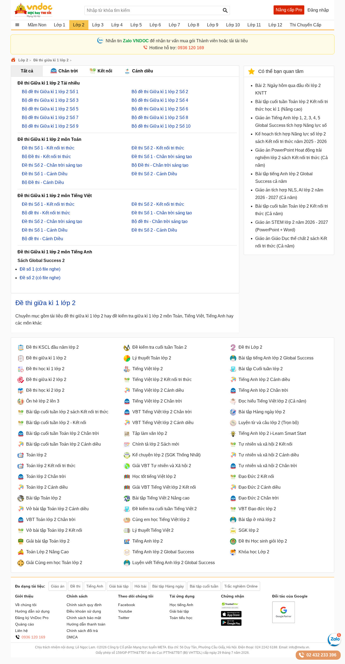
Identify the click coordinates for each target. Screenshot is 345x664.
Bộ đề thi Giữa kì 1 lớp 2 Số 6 (160, 109)
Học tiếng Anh (181, 605)
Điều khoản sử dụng (84, 611)
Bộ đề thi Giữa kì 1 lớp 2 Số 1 (50, 91)
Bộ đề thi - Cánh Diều (42, 238)
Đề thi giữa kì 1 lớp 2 (50, 60)
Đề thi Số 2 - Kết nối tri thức (158, 148)
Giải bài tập (179, 611)
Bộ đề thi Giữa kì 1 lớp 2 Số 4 (160, 100)
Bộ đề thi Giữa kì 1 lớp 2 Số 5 (50, 109)
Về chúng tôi (25, 605)
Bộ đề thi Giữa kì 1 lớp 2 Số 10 (161, 126)
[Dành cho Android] (231, 624)
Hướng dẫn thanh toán (86, 624)
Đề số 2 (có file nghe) (40, 277)
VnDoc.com (14, 60)
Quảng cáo (24, 624)
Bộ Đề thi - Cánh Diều (43, 182)
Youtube (125, 611)
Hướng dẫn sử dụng (32, 611)
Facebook (126, 605)
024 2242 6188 (266, 647)
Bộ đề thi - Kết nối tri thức (46, 213)
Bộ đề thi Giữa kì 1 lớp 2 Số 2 (160, 91)
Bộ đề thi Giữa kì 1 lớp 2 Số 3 (50, 100)
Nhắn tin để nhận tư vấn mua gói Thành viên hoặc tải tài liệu (177, 41)
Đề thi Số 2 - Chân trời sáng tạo (52, 165)
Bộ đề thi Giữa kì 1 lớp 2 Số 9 (50, 126)
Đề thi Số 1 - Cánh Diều (44, 174)
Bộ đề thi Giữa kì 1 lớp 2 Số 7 (50, 117)
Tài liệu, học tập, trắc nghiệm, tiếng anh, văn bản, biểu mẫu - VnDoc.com (46, 10)
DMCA (72, 637)
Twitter (123, 618)
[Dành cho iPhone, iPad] (231, 616)
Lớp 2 (23, 60)
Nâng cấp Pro (289, 10)
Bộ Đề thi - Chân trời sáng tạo (160, 165)
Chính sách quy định (84, 605)
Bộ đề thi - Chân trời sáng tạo (160, 221)
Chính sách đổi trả (82, 630)
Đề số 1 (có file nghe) (40, 269)
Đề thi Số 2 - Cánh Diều (154, 174)
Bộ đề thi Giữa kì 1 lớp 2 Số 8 (160, 117)
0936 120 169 (33, 637)
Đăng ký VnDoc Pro (32, 618)
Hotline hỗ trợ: (176, 48)
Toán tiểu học (181, 618)
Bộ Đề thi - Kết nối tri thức (46, 156)
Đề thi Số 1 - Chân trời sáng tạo (162, 156)
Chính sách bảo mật (84, 618)
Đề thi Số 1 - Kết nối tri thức (48, 148)
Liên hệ (21, 630)
